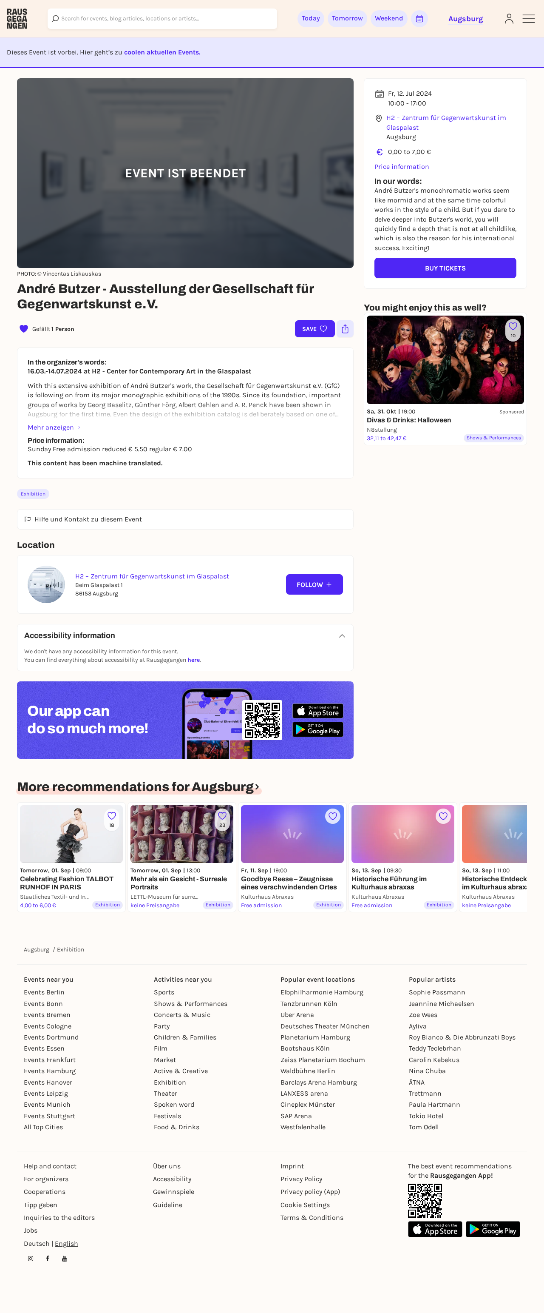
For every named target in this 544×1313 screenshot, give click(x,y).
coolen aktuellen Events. (162, 52)
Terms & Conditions (311, 1217)
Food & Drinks (176, 1127)
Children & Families (185, 1037)
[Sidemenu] (528, 18)
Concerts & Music (182, 1015)
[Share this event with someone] (345, 328)
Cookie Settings (305, 1205)
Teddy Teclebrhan (435, 1048)
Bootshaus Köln (305, 1048)
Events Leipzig (46, 1093)
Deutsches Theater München (325, 1026)
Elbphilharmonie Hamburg (321, 992)
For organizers (46, 1179)
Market (165, 1060)
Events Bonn (43, 1004)
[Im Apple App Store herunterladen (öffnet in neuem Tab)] (317, 711)
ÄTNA (417, 1082)
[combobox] (162, 19)
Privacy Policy (301, 1179)
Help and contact (50, 1166)
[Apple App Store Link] (435, 1229)
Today (311, 18)
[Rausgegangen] (17, 19)
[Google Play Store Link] (493, 1229)
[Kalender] (419, 18)
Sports (164, 992)
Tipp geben (40, 1205)
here (193, 660)
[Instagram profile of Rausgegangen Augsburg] (30, 1258)
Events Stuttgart (49, 1116)
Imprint (292, 1166)
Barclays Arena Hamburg (318, 1082)
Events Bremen (47, 1015)
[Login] (509, 19)
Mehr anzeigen (51, 427)
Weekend (389, 18)
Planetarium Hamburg (315, 1037)
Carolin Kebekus (434, 1060)
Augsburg (36, 949)
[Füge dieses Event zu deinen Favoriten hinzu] (332, 816)
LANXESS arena (304, 1093)
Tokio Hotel (426, 1116)
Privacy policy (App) (310, 1192)
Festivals (167, 1116)
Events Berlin (44, 992)
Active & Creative (181, 1071)
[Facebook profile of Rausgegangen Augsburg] (47, 1258)
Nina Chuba (427, 1071)
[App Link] (425, 1201)
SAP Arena (296, 1116)
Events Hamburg (50, 1071)
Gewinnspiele (173, 1192)
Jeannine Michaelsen (441, 1004)
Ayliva (418, 1026)
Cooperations (44, 1192)
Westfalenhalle (303, 1127)
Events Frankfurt (50, 1060)
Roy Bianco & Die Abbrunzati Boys (462, 1037)
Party (162, 1026)
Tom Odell (424, 1127)
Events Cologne (47, 1026)
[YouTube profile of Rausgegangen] (64, 1258)
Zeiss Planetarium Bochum (322, 1060)
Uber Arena (297, 1015)
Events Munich (47, 1104)
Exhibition (33, 494)
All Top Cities (43, 1127)
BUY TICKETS (445, 268)
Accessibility (172, 1179)
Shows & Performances (190, 1004)
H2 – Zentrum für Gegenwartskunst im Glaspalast (446, 122)
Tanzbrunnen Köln (308, 1004)
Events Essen (44, 1048)
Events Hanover (48, 1082)
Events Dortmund (51, 1037)
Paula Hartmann (434, 1104)
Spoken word (174, 1104)
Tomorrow (347, 18)
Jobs (30, 1230)
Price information (401, 166)
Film (160, 1048)
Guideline (167, 1205)
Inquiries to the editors (59, 1217)
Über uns (167, 1166)
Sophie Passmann (437, 992)
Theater (165, 1093)
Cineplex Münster (307, 1104)
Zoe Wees (423, 1015)
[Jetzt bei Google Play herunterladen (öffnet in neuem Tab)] (317, 729)
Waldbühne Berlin (307, 1071)
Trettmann (425, 1093)
